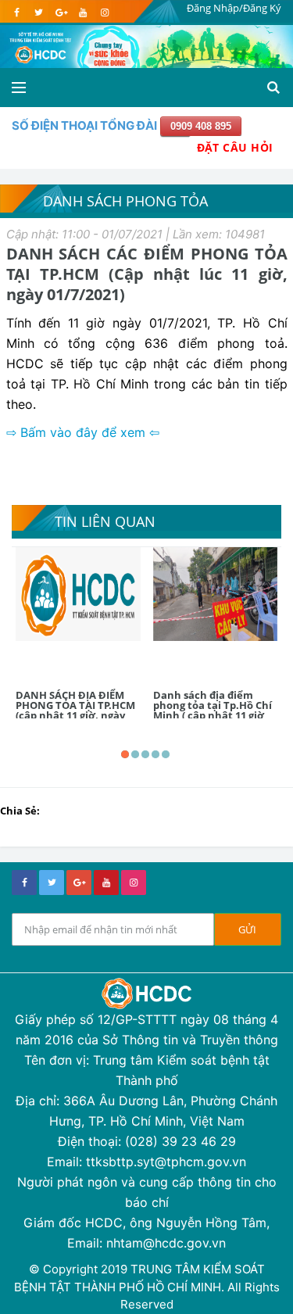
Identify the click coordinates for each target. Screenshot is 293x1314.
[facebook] (17, 12)
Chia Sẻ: (20, 811)
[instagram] (104, 12)
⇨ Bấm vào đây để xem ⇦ (82, 432)
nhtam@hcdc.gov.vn (166, 1243)
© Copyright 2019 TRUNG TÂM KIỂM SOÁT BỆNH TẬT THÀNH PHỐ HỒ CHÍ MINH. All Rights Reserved (147, 1287)
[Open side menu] (19, 87)
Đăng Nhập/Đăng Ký (234, 8)
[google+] (78, 882)
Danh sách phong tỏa (125, 201)
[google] (60, 12)
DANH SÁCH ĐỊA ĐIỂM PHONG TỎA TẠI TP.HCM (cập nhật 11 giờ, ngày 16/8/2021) (75, 710)
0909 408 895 (200, 126)
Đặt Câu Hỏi (235, 147)
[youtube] (82, 12)
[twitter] (39, 12)
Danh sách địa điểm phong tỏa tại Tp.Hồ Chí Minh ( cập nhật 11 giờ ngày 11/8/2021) (212, 710)
